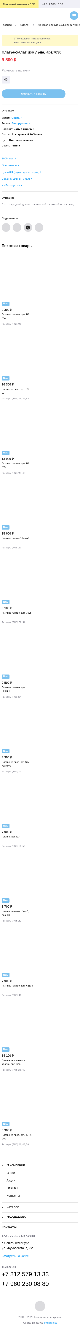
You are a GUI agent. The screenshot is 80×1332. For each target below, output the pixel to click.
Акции (11, 1180)
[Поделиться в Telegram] (39, 227)
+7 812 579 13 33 (52, 4)
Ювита (15, 117)
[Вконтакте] (40, 1306)
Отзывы (12, 1188)
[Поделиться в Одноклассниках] (17, 227)
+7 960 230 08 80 (25, 1283)
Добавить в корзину (33, 93)
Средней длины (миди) (16, 178)
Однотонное (9, 165)
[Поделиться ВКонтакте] (6, 227)
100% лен (8, 158)
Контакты (13, 1195)
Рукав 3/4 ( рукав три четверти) (20, 172)
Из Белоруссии (11, 185)
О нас (11, 1173)
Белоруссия (20, 123)
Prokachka (50, 1322)
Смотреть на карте (15, 1256)
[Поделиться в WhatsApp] (28, 227)
